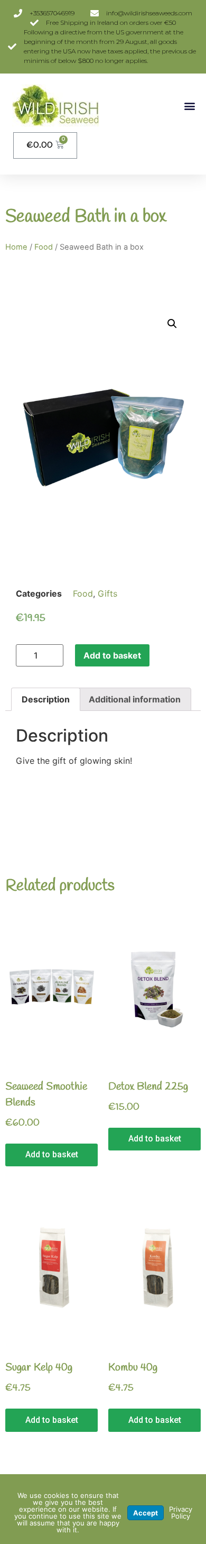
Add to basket (112, 655)
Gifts (107, 593)
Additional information (135, 699)
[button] (189, 105)
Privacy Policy (180, 1512)
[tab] (45, 699)
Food (43, 247)
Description (46, 699)
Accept (145, 1513)
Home (16, 247)
